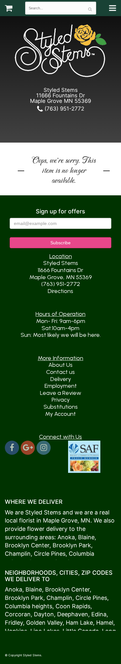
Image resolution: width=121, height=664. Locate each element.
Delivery (60, 379)
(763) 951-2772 (63, 108)
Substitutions (61, 406)
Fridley (14, 622)
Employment (61, 385)
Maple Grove (60, 520)
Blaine (86, 537)
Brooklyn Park (72, 545)
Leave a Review (60, 392)
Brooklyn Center (27, 545)
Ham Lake (79, 622)
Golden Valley (44, 622)
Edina (98, 614)
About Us (60, 364)
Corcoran (18, 614)
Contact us (60, 372)
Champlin (18, 553)
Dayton (44, 614)
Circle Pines (50, 553)
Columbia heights (28, 606)
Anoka (66, 537)
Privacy (61, 399)
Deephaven (72, 614)
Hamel (104, 622)
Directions (60, 291)
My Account (60, 413)
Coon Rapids (72, 606)
